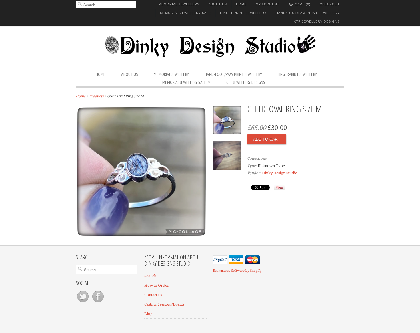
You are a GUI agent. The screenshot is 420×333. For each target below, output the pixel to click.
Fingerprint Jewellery (243, 13)
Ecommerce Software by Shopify (237, 271)
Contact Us (153, 295)
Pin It (279, 187)
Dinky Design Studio (279, 173)
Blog (148, 314)
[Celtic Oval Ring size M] (141, 236)
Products (96, 96)
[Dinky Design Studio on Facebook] (98, 302)
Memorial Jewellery (179, 4)
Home (241, 4)
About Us (218, 4)
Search (150, 276)
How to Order (156, 285)
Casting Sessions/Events (164, 304)
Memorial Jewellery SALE (185, 13)
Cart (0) (303, 4)
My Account (267, 4)
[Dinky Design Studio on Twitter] (83, 302)
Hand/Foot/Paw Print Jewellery (308, 13)
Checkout (330, 4)
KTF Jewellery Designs (317, 21)
